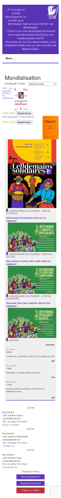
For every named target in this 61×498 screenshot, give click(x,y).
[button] (54, 397)
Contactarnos (9, 467)
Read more (24, 113)
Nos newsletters (30, 476)
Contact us (8, 446)
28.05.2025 (11, 382)
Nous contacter (10, 424)
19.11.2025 (10, 349)
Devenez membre (30, 483)
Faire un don (30, 490)
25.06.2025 (11, 365)
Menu (9, 58)
